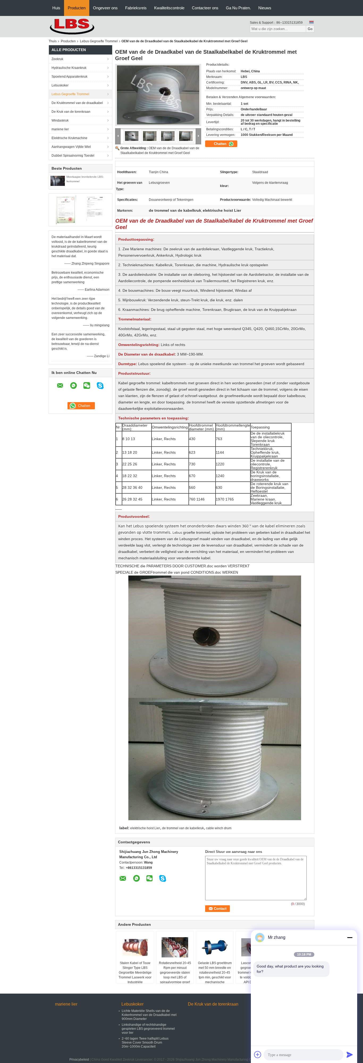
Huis (56, 8)
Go (310, 29)
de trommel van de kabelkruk (183, 828)
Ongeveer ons (105, 8)
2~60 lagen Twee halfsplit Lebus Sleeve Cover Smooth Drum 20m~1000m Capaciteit (145, 1042)
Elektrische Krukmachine (69, 138)
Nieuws (264, 8)
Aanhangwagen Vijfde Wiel (71, 147)
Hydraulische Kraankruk (69, 68)
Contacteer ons (205, 8)
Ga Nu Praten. (238, 8)
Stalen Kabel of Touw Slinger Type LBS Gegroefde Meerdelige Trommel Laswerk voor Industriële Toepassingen (135, 975)
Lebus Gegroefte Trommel (99, 41)
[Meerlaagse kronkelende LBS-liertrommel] (57, 180)
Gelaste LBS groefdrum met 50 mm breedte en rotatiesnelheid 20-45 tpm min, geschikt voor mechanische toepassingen (215, 975)
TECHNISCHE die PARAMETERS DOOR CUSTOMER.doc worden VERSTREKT (182, 566)
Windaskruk (60, 120)
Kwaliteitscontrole (169, 8)
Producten (77, 8)
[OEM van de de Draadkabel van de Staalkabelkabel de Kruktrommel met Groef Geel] (158, 94)
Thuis (53, 41)
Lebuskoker (60, 85)
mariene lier (60, 129)
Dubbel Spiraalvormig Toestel (73, 155)
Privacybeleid (79, 1059)
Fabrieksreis (136, 8)
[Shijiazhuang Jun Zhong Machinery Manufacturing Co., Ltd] (78, 26)
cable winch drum (218, 828)
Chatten (220, 144)
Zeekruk (57, 59)
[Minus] (350, 937)
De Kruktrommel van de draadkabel (77, 103)
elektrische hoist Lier (145, 828)
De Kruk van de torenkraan (71, 112)
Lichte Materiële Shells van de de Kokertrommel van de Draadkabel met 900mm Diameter (149, 1015)
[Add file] (257, 1054)
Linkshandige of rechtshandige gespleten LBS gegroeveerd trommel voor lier (148, 1029)
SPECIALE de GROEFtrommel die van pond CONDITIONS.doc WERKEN (176, 572)
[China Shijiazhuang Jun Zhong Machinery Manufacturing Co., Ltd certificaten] (66, 209)
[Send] (349, 1054)
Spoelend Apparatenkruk (69, 76)
